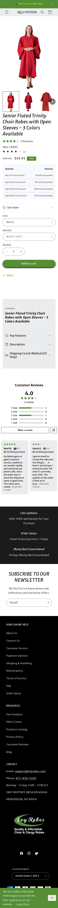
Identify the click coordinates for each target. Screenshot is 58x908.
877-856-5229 (26, 778)
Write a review (25, 430)
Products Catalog (16, 729)
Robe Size (7, 230)
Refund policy (14, 670)
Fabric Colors (14, 721)
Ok (51, 897)
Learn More (22, 904)
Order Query (13, 693)
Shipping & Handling (19, 663)
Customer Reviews (17, 744)
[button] (7, 12)
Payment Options (17, 655)
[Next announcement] (52, 4)
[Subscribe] (48, 603)
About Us (11, 633)
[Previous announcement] (6, 4)
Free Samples (14, 714)
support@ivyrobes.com (30, 771)
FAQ (8, 685)
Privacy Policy (14, 736)
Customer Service (17, 648)
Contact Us (13, 640)
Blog (9, 752)
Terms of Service (16, 678)
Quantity (7, 245)
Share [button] (10, 275)
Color (5, 216)
